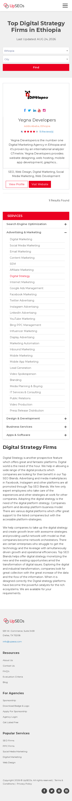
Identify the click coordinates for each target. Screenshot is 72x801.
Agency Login (10, 716)
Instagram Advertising (24, 306)
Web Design (9, 762)
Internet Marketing (22, 282)
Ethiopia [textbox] (9, 50)
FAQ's (6, 671)
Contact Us (9, 665)
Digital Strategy (20, 276)
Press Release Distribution (27, 410)
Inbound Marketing (22, 349)
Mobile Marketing (21, 355)
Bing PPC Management (25, 325)
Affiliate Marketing (22, 270)
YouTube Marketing (22, 318)
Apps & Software (18, 435)
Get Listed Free (10, 722)
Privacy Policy (24, 783)
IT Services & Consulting (25, 392)
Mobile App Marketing (24, 361)
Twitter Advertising (22, 300)
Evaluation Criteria (13, 676)
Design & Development (23, 418)
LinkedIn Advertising (23, 312)
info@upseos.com (12, 641)
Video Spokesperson (23, 374)
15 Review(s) (46, 131)
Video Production (21, 404)
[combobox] (36, 51)
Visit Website (40, 184)
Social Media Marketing (25, 245)
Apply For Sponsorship (15, 711)
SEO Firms (8, 740)
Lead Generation (20, 368)
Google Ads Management (26, 288)
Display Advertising (22, 337)
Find (36, 67)
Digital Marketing (21, 239)
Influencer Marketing (23, 331)
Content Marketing (22, 257)
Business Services (19, 426)
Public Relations (20, 398)
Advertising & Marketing (23, 232)
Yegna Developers (37, 120)
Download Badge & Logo (16, 705)
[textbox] (36, 59)
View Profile (17, 184)
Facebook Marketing (23, 294)
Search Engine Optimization (26, 224)
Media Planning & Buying (26, 386)
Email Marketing (20, 251)
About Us (8, 660)
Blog (5, 682)
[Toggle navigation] (65, 5)
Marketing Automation (24, 343)
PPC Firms (8, 746)
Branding (15, 380)
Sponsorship (9, 700)
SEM (13, 263)
